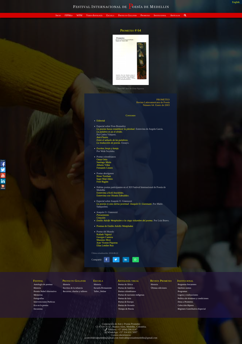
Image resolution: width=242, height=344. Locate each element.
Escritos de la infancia (73, 288)
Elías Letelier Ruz (105, 245)
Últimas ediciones (159, 288)
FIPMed (68, 15)
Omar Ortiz (102, 159)
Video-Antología (94, 15)
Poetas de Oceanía (126, 305)
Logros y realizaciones (188, 295)
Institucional (160, 15)
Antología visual (128, 280)
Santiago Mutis (104, 162)
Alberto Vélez (103, 165)
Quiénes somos (184, 288)
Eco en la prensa (41, 305)
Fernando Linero (105, 167)
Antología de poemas (43, 284)
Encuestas (38, 309)
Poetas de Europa (126, 302)
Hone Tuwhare (104, 176)
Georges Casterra (105, 237)
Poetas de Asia (124, 298)
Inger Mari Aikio (105, 179)
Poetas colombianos (127, 291)
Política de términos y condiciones (193, 298)
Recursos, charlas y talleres (75, 291)
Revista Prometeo (161, 280)
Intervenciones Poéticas (44, 302)
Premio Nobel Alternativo (45, 291)
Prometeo (145, 15)
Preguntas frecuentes (187, 284)
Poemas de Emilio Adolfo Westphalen (115, 226)
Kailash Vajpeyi (104, 234)
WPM (79, 15)
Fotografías (39, 298)
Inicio (58, 15)
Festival (38, 280)
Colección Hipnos (186, 305)
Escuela (110, 15)
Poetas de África (125, 284)
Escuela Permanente (103, 288)
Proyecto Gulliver (127, 15)
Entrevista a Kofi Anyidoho (110, 192)
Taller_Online (100, 291)
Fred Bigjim (102, 181)
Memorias (38, 295)
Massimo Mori (104, 240)
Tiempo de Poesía (126, 309)
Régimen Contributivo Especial (192, 309)
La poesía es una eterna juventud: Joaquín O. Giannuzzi (124, 204)
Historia (37, 288)
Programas (182, 291)
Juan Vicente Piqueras (107, 242)
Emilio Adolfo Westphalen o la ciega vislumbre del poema (125, 220)
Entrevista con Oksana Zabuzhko (113, 195)
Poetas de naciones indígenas (131, 295)
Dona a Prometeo (185, 302)
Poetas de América (126, 288)
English (236, 2)
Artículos (175, 15)
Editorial (101, 120)
